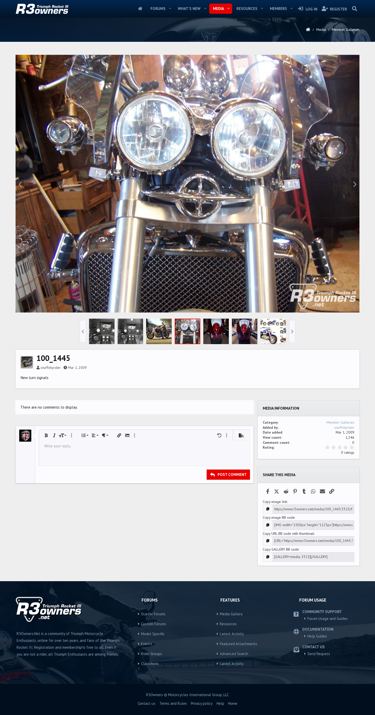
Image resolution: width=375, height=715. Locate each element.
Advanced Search (234, 653)
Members (278, 8)
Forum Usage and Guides (327, 618)
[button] (169, 9)
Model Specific (153, 633)
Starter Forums (153, 614)
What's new (189, 8)
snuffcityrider (51, 367)
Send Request (318, 653)
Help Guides (317, 636)
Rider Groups (151, 653)
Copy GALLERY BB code (281, 549)
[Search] (354, 9)
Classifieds (150, 663)
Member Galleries (340, 422)
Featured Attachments (238, 643)
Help (220, 703)
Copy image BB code (279, 517)
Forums (158, 8)
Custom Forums (153, 623)
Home (140, 9)
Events (146, 643)
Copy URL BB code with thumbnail (288, 533)
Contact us (146, 703)
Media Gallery (231, 614)
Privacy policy (201, 703)
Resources (246, 8)
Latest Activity (232, 633)
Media (218, 8)
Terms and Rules (173, 703)
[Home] (308, 29)
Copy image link (275, 501)
